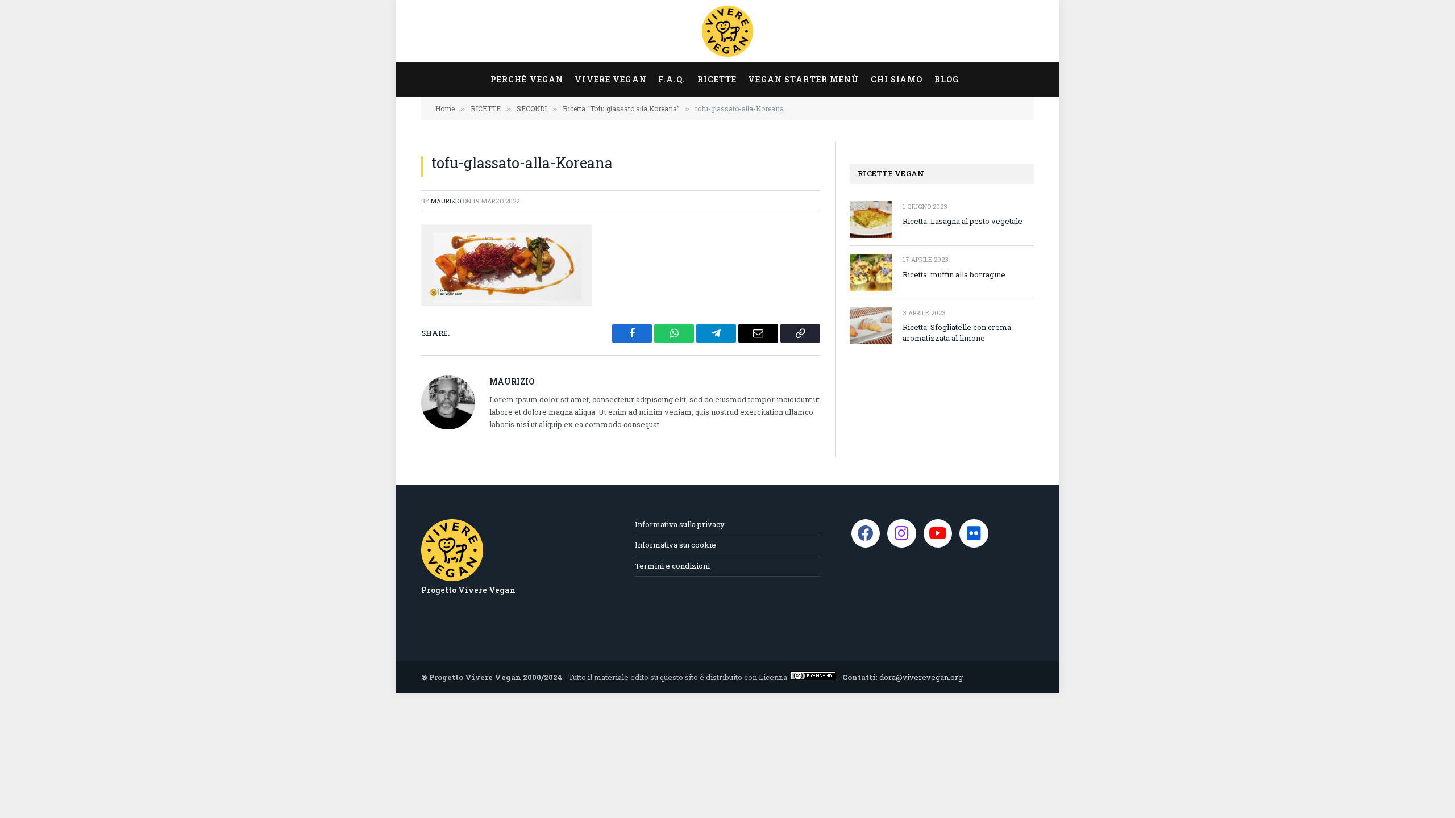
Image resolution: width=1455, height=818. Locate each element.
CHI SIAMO (897, 79)
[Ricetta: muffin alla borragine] (871, 272)
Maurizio (446, 201)
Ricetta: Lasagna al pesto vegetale (962, 221)
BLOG (946, 79)
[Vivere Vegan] (727, 31)
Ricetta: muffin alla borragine (954, 274)
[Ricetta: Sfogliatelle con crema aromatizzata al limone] (871, 325)
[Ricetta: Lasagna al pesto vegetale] (871, 219)
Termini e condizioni (672, 566)
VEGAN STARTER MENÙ (803, 79)
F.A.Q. (672, 79)
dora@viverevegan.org (921, 677)
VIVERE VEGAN (610, 79)
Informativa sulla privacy (680, 524)
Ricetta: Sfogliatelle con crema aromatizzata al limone (957, 332)
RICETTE (717, 79)
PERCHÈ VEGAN (526, 79)
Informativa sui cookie (675, 545)
